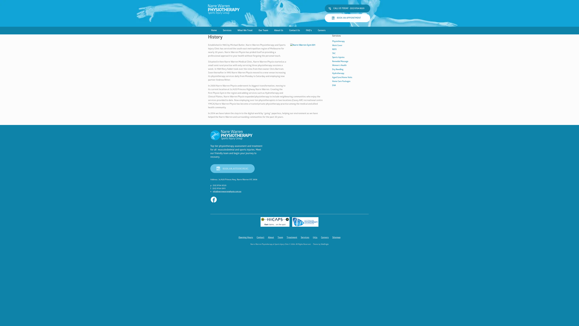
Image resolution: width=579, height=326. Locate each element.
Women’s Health (339, 65)
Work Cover (337, 45)
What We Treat (245, 30)
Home (214, 30)
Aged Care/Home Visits (342, 77)
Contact (260, 238)
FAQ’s (309, 30)
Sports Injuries (338, 57)
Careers (322, 30)
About (271, 238)
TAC (333, 53)
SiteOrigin (325, 244)
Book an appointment (235, 168)
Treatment (292, 238)
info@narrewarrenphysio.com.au (227, 192)
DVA (334, 85)
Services (227, 30)
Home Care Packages (341, 81)
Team (280, 238)
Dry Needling (337, 69)
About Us (278, 30)
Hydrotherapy (338, 73)
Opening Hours (246, 238)
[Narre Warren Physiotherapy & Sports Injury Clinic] (224, 9)
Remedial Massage (340, 61)
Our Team (263, 30)
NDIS (334, 49)
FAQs (315, 238)
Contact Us (294, 30)
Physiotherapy (338, 41)
